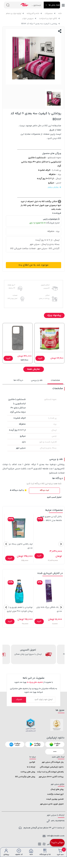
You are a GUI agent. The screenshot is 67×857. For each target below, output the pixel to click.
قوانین (32, 762)
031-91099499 (57, 821)
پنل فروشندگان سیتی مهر (53, 762)
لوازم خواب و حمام (13, 13)
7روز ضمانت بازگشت (55, 794)
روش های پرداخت (27, 771)
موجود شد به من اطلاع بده (33, 265)
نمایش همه (33, 369)
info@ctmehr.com (55, 836)
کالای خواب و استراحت (48, 18)
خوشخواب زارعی (50, 219)
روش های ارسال (57, 789)
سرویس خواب (28, 18)
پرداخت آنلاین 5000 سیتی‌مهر (51, 776)
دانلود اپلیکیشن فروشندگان (52, 767)
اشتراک (19, 699)
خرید (40, 358)
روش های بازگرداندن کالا (25, 776)
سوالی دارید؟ (57, 842)
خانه (60, 13)
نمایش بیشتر (53, 187)
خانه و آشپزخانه (33, 13)
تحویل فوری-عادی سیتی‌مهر (52, 804)
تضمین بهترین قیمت (55, 799)
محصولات (49, 13)
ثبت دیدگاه (44, 490)
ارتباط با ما (31, 767)
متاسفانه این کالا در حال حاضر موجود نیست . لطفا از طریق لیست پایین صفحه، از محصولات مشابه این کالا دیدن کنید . (39, 132)
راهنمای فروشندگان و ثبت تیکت (50, 771)
